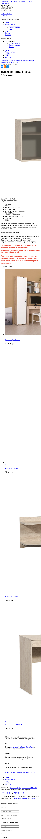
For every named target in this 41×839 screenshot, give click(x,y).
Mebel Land (4, 60)
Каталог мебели (10, 24)
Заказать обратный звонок (10, 19)
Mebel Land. (14, 788)
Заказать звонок (6, 818)
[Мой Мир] (7, 66)
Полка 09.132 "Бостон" (12, 596)
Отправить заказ (6, 837)
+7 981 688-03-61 (6, 14)
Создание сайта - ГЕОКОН (28, 788)
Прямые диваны (14, 28)
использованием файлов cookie (24, 798)
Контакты (8, 35)
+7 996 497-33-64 (6, 15)
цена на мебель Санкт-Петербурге (22, 747)
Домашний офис (28, 60)
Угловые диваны (14, 26)
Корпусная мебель (16, 60)
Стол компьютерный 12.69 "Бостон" (15, 725)
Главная (7, 22)
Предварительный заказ (9, 201)
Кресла (11, 29)
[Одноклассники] (5, 66)
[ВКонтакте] (2, 66)
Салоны (7, 33)
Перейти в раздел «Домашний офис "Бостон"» (20, 772)
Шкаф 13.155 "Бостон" (11, 468)
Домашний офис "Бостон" (10, 62)
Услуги (7, 31)
